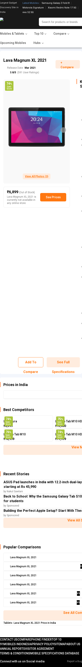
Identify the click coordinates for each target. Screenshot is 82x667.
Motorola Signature (33, 8)
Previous (39, 130)
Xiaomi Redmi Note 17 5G (62, 8)
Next (63, 130)
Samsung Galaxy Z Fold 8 (55, 3)
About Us (73, 644)
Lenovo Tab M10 (15, 434)
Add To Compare (30, 363)
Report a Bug (74, 661)
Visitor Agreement (39, 648)
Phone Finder (41, 639)
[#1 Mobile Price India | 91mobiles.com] (13, 22)
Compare (24, 639)
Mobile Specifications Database (54, 653)
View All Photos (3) (36, 176)
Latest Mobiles (30, 3)
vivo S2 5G (28, 12)
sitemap (60, 644)
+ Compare (67, 64)
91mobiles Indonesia (16, 644)
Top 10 (56, 639)
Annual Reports (12, 648)
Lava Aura (10, 421)
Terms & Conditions (15, 653)
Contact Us (8, 639)
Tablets (8, 622)
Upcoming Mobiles (13, 43)
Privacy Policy (43, 644)
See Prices (53, 197)
